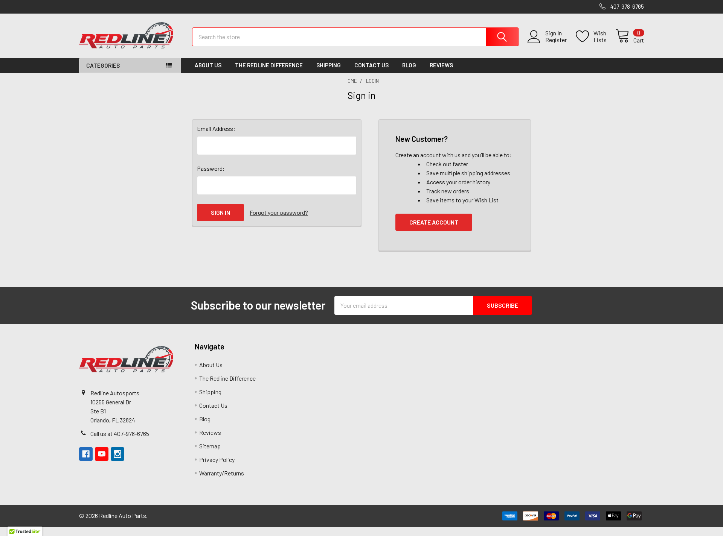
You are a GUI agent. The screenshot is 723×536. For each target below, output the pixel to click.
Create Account (433, 222)
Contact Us (371, 65)
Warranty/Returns (221, 473)
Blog (409, 65)
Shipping (328, 65)
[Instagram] (117, 454)
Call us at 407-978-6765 (119, 433)
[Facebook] (86, 454)
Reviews (441, 65)
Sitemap (210, 445)
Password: (211, 168)
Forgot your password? (279, 212)
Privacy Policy (217, 459)
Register (556, 39)
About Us (208, 65)
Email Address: (216, 128)
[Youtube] (101, 454)
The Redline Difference (269, 65)
